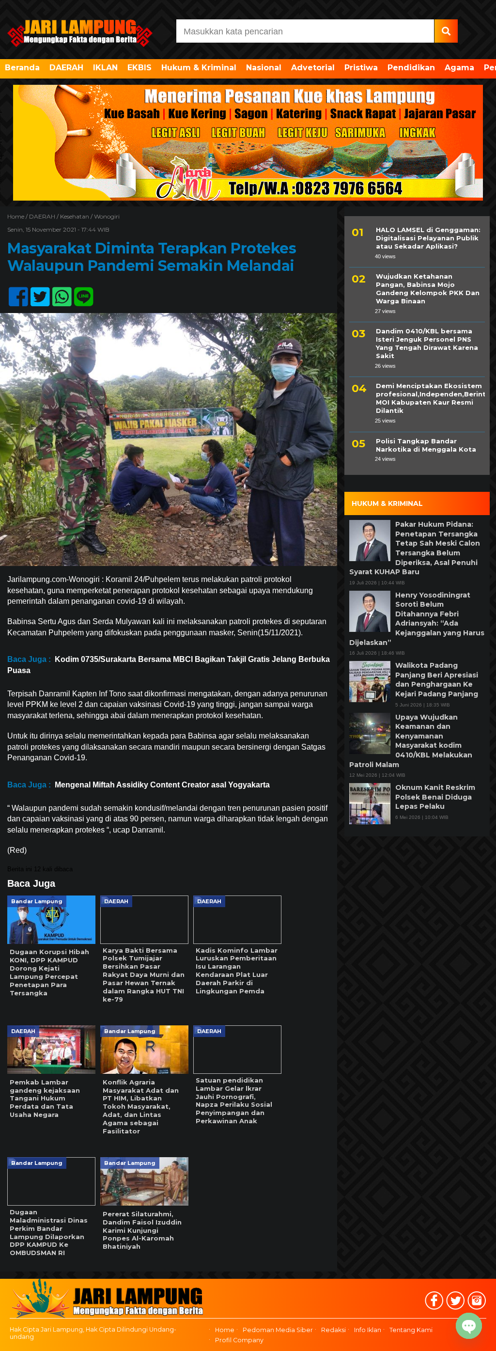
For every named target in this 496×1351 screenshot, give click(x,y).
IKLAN (105, 67)
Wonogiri (107, 216)
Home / (18, 216)
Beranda (22, 67)
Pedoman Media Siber (278, 1330)
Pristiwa (361, 67)
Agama (459, 67)
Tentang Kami (411, 1330)
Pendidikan (411, 67)
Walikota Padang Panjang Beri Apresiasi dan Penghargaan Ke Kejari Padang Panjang (436, 679)
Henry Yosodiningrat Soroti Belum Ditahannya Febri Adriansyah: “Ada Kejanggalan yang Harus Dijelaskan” (416, 619)
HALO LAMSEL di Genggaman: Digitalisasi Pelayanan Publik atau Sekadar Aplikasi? (428, 238)
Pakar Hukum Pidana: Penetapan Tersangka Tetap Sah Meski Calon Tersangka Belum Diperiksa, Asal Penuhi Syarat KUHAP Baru (414, 548)
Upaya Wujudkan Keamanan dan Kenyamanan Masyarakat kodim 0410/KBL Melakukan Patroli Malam (410, 741)
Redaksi (333, 1330)
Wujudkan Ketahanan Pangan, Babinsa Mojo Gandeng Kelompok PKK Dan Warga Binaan (428, 288)
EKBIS (139, 67)
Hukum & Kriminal (198, 67)
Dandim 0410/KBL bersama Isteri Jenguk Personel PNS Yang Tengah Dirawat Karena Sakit (427, 343)
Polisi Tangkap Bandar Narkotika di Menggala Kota (426, 445)
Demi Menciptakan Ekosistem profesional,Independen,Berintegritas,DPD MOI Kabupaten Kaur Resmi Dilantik (430, 398)
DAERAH (66, 67)
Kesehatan (74, 216)
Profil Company (239, 1340)
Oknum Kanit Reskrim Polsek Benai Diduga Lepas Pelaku (435, 797)
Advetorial (313, 67)
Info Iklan (367, 1330)
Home (224, 1330)
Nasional (263, 67)
